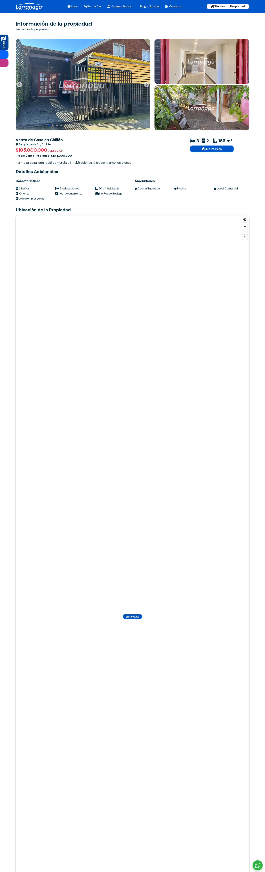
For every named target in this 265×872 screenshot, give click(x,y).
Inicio (74, 6)
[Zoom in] (245, 226)
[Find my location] (245, 219)
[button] (48, 125)
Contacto (175, 6)
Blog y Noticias (150, 6)
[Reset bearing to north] (245, 237)
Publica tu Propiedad (230, 6)
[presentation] (19, 84)
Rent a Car (94, 6)
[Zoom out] (245, 231)
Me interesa (214, 149)
